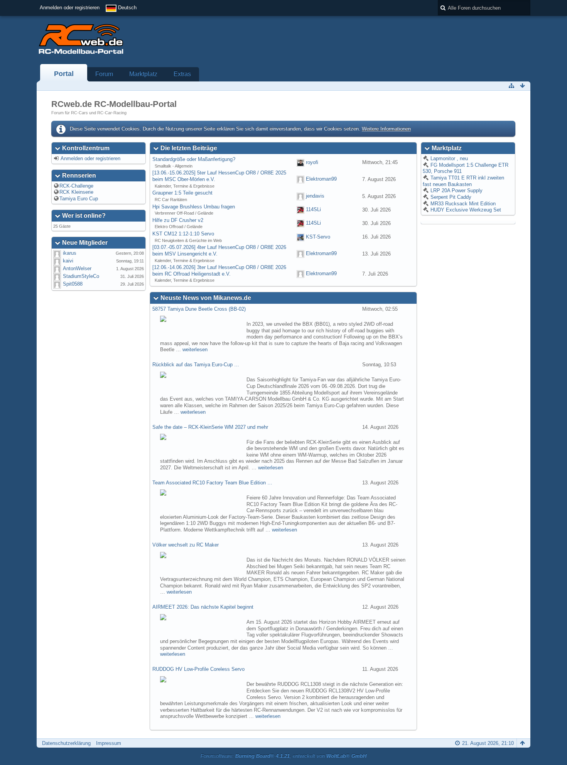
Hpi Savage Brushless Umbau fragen (193, 207)
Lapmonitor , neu (448, 158)
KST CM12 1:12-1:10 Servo (183, 234)
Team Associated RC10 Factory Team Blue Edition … (212, 483)
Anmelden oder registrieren (70, 7)
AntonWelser (77, 268)
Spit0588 (73, 284)
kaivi (68, 261)
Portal (64, 74)
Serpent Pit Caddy (450, 197)
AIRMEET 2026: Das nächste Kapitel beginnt (202, 607)
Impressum (108, 743)
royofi (312, 162)
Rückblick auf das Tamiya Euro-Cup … (195, 364)
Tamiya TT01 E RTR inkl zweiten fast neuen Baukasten (463, 181)
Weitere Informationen (386, 129)
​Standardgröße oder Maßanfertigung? (193, 159)
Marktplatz (143, 74)
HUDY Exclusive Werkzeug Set (465, 210)
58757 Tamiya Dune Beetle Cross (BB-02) (199, 309)
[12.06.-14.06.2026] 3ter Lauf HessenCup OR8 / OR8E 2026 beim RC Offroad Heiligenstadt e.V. (219, 270)
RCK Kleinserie (76, 192)
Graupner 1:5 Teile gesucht (182, 193)
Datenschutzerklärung (66, 743)
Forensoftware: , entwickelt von (283, 756)
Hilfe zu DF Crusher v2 (177, 220)
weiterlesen (195, 349)
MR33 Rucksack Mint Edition (462, 203)
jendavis (315, 196)
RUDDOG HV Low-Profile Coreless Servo (198, 669)
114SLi (313, 210)
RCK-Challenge (76, 186)
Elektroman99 (321, 179)
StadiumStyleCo (81, 276)
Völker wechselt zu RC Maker (185, 545)
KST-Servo (318, 237)
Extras (182, 74)
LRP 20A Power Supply (456, 190)
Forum (104, 74)
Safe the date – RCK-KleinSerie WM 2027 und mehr (210, 427)
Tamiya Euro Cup (78, 198)
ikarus (69, 253)
